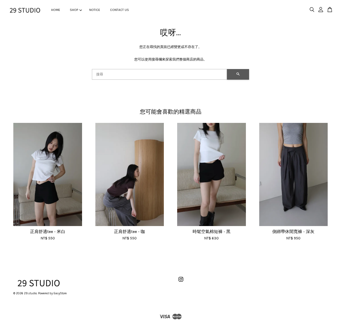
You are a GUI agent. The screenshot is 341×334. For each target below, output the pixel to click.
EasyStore (60, 293)
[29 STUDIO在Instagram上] (181, 282)
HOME (55, 10)
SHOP (74, 10)
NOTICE (94, 10)
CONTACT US (119, 10)
